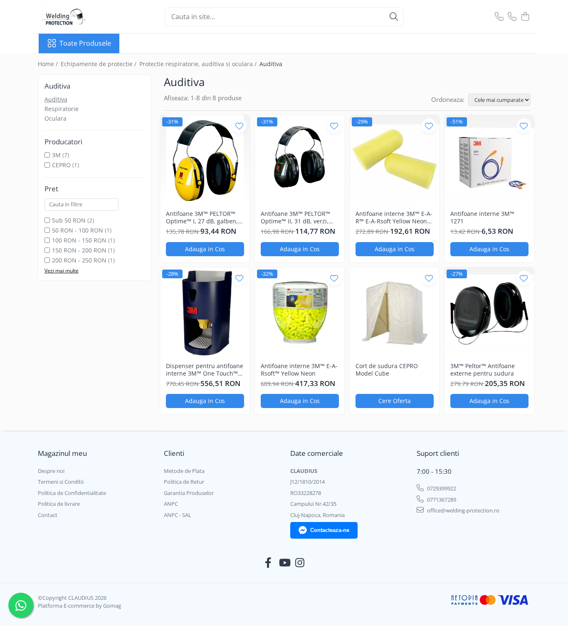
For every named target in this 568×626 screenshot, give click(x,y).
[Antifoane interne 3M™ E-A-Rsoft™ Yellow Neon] (300, 312)
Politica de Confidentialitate (72, 493)
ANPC (171, 503)
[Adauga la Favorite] (239, 126)
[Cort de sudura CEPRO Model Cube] (395, 312)
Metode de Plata (184, 471)
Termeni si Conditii (61, 481)
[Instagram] (300, 562)
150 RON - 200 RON (79, 250)
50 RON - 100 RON (77, 230)
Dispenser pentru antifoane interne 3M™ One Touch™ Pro (204, 369)
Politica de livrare (59, 503)
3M (56, 155)
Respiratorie (61, 109)
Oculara (55, 118)
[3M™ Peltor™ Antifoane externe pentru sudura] (489, 312)
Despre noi (51, 471)
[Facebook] (268, 562)
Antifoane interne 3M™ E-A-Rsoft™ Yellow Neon (299, 369)
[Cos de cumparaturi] (525, 17)
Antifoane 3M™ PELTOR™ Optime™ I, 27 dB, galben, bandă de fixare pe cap (202, 217)
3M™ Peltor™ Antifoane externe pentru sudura (482, 369)
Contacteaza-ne (329, 530)
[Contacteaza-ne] (499, 17)
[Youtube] (284, 562)
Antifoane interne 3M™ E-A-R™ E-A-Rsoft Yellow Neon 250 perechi (394, 217)
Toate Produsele (85, 43)
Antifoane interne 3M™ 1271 (482, 217)
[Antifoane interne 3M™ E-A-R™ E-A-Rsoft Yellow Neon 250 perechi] (395, 160)
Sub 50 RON (69, 220)
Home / (48, 64)
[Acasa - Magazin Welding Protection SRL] (80, 16)
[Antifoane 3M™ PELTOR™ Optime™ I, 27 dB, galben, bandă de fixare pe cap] (205, 160)
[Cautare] (394, 16)
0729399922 (441, 488)
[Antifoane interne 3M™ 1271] (489, 160)
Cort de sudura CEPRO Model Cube (387, 369)
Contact (47, 515)
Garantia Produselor (189, 493)
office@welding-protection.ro (462, 510)
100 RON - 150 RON (79, 240)
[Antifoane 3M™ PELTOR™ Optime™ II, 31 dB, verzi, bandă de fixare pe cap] (300, 160)
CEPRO (61, 165)
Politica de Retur (184, 481)
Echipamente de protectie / (99, 64)
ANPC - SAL (177, 515)
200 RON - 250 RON (79, 260)
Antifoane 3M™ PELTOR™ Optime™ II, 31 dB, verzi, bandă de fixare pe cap (295, 217)
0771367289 (441, 499)
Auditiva (55, 99)
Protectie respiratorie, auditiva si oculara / (198, 64)
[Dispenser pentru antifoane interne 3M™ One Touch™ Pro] (205, 312)
